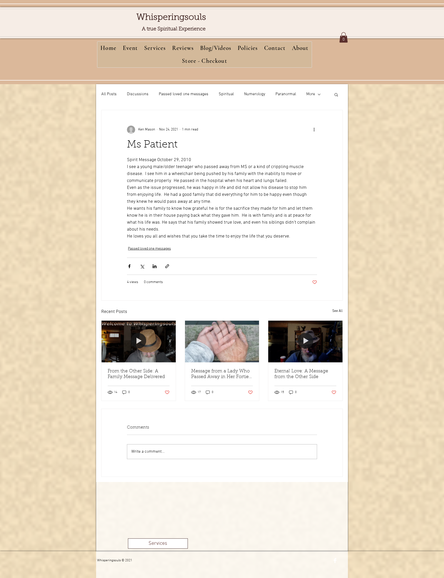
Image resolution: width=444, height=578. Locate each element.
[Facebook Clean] (335, 560)
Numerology (254, 94)
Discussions (138, 94)
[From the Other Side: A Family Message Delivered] (138, 341)
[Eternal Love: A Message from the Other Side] (305, 341)
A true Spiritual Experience (174, 29)
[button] (343, 37)
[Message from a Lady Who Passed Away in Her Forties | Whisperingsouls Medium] (222, 341)
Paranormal (285, 94)
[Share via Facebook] (129, 266)
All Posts (109, 94)
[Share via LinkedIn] (154, 266)
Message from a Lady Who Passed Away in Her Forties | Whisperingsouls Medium (221, 374)
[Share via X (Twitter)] (142, 266)
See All (337, 311)
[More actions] (314, 130)
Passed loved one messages (183, 94)
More (310, 94)
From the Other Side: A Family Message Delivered (136, 374)
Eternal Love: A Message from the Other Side (301, 374)
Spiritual (226, 94)
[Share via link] (167, 266)
